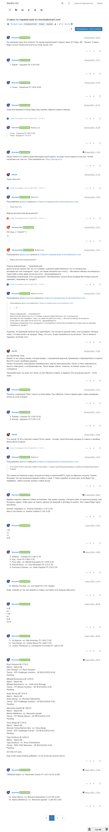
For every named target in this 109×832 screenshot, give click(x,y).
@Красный (36, 128)
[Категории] (10, 10)
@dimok (23, 201)
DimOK (14, 175)
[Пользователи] (35, 10)
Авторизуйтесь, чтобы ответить (88, 29)
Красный (15, 38)
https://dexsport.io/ (54, 159)
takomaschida (17, 227)
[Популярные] (29, 10)
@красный (25, 254)
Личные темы (16, 24)
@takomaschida (38, 293)
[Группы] (41, 10)
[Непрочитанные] (22, 10)
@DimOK (36, 197)
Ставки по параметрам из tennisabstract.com (57, 201)
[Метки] (16, 10)
